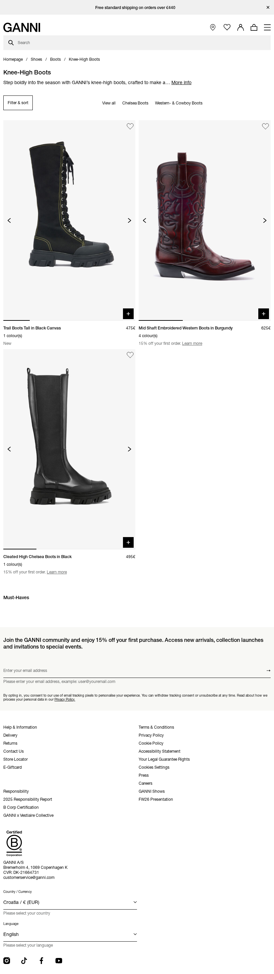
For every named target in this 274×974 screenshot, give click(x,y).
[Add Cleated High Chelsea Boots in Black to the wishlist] (130, 355)
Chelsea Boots (135, 102)
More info (181, 82)
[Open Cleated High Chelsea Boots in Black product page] (69, 449)
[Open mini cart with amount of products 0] (254, 27)
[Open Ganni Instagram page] (7, 961)
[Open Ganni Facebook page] (41, 961)
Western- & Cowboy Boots (178, 102)
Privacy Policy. (64, 699)
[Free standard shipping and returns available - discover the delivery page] (137, 7)
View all (109, 102)
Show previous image (9, 220)
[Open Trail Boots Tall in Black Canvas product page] (69, 220)
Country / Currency (17, 892)
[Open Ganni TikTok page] (24, 961)
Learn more (192, 343)
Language (10, 924)
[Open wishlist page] (227, 27)
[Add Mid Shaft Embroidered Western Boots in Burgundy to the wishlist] (265, 126)
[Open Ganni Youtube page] (59, 961)
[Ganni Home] (21, 27)
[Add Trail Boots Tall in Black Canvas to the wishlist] (130, 126)
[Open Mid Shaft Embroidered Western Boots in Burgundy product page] (205, 220)
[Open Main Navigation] (267, 27)
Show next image (129, 220)
